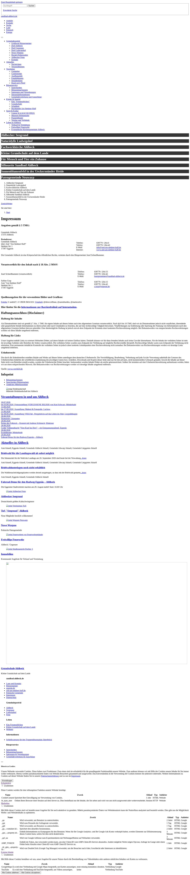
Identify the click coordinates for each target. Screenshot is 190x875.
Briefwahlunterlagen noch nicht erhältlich (23, 467)
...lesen (83, 458)
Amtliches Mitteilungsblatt (17, 384)
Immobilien (7, 554)
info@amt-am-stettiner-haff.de (108, 247)
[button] (4, 204)
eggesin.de (10, 688)
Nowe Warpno (8, 525)
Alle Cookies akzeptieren (30, 873)
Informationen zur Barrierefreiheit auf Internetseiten (49, 307)
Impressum (10, 695)
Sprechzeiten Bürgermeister (17, 382)
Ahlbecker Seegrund (12, 496)
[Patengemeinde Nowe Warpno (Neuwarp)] (17, 520)
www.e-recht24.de (15, 369)
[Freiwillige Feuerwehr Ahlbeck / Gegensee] (24, 534)
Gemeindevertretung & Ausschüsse (20, 757)
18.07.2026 (5, 402)
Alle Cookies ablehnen (10, 873)
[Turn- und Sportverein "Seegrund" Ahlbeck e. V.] (16, 506)
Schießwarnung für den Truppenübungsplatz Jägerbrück (29, 740)
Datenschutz (11, 697)
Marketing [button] (5, 803)
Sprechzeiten (11, 750)
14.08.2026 (5, 407)
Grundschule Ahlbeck (12, 668)
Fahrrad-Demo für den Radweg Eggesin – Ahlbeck (22, 437)
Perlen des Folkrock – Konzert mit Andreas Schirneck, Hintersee (27, 423)
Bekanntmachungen (14, 380)
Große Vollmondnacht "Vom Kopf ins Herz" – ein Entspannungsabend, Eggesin (34, 428)
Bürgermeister (12, 686)
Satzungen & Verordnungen (17, 754)
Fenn (8, 715)
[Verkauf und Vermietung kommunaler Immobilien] (19, 549)
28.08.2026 (5, 416)
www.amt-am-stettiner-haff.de (108, 250)
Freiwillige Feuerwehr (12, 539)
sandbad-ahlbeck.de (9, 16)
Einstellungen (7, 781)
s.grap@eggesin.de (102, 286)
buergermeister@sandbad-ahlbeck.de (109, 276)
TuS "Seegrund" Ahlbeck (14, 510)
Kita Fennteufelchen (14, 725)
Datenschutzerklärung (50, 776)
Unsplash (39, 302)
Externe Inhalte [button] (7, 852)
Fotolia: (4, 302)
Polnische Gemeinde (14, 693)
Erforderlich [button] (6, 783)
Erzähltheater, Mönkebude (11, 432)
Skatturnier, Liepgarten (10, 418)
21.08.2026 (5, 411)
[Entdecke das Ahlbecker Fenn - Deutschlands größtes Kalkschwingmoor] (16, 491)
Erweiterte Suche (10, 10)
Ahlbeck (9, 708)
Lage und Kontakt (13, 683)
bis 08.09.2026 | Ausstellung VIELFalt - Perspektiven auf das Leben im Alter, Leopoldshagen (39, 414)
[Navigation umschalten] (2, 37)
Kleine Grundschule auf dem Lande (20, 727)
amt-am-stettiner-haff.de (16, 690)
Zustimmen (8, 786)
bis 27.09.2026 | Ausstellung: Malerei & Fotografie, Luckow (25, 409)
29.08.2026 (5, 435)
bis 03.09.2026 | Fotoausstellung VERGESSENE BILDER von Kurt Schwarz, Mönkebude (38, 404)
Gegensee (10, 710)
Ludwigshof (11, 712)
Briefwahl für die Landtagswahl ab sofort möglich (27, 453)
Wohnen (9, 729)
